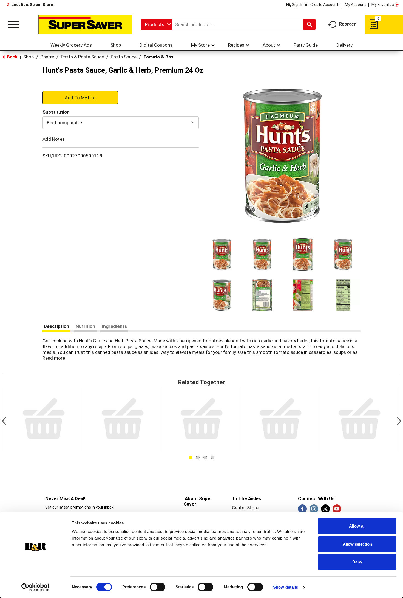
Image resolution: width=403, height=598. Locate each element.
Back (12, 57)
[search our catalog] (309, 24)
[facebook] (302, 510)
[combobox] (156, 24)
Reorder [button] (347, 24)
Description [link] (56, 326)
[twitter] (325, 510)
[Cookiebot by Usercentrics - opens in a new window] (35, 587)
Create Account (324, 4)
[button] (221, 254)
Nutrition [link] (85, 326)
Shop (28, 57)
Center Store (245, 507)
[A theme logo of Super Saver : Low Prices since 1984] (85, 24)
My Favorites (382, 4)
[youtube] (337, 510)
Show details (285, 587)
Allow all (357, 526)
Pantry (47, 57)
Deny (357, 562)
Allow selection (357, 544)
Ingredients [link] (114, 326)
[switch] (157, 587)
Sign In (297, 4)
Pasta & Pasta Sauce (82, 57)
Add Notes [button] (53, 139)
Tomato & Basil (159, 57)
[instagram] (314, 510)
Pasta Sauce (124, 57)
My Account (355, 4)
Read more (53, 358)
